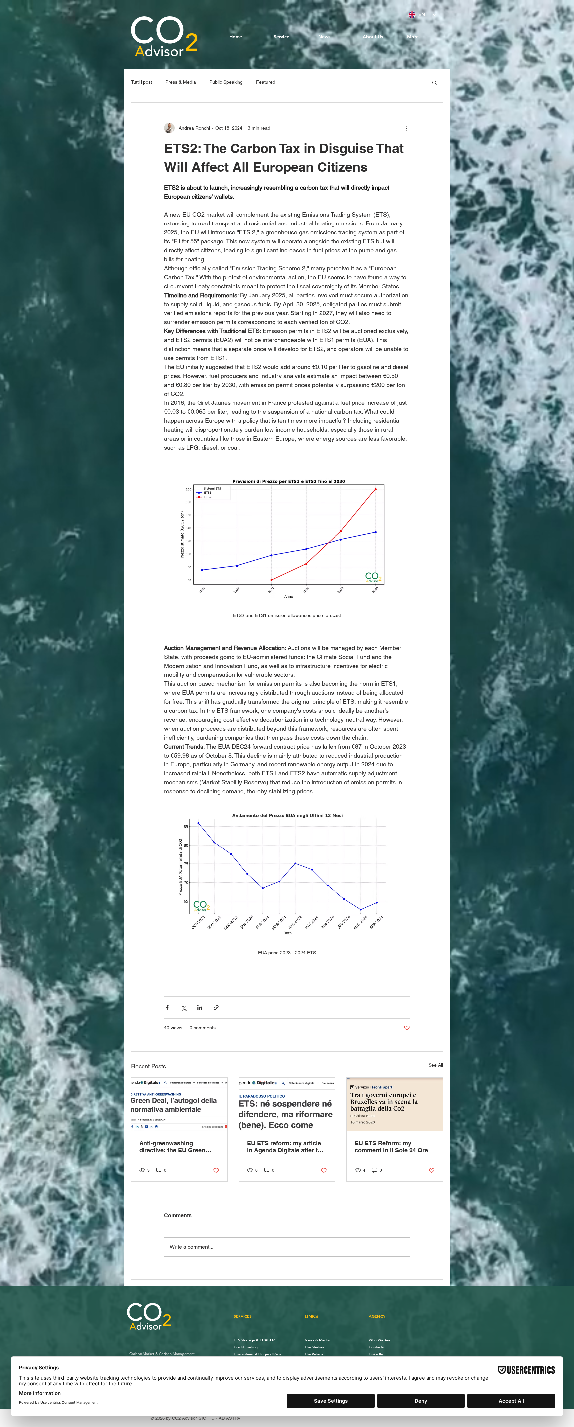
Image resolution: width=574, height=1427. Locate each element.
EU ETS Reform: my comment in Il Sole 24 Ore (391, 1147)
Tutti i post (141, 82)
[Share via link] (216, 1007)
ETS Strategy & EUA (250, 1340)
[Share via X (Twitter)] (183, 1007)
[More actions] (406, 128)
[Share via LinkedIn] (200, 1007)
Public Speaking (226, 82)
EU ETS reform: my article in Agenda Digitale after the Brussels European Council (286, 1147)
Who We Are (379, 1340)
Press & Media (180, 82)
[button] (434, 82)
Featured (265, 82)
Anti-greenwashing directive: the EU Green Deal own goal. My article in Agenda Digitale (178, 1147)
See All (436, 1065)
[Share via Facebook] (167, 1007)
